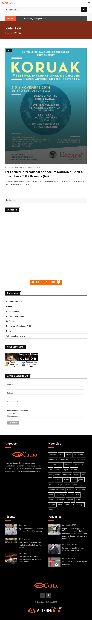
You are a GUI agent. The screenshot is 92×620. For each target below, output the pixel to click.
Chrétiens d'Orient (56, 465)
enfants (74, 470)
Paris (71, 495)
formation (57, 480)
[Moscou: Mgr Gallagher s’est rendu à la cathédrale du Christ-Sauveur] (11, 540)
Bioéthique (53, 459)
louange (59, 484)
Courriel (10, 384)
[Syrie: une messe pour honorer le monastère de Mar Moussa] (11, 529)
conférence (78, 465)
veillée (60, 505)
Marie (67, 484)
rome (78, 499)
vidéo (67, 505)
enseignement (54, 474)
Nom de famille (13, 402)
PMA (77, 495)
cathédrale (64, 459)
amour (68, 455)
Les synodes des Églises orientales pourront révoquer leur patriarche (30, 559)
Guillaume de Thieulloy (15, 168)
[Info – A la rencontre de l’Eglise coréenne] (54, 562)
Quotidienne (13, 413)
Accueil (9, 33)
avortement (78, 455)
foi (50, 480)
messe (74, 484)
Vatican (52, 505)
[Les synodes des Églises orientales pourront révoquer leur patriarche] (11, 558)
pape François (61, 495)
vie (73, 505)
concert (68, 465)
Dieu (50, 470)
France (66, 480)
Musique (70, 490)
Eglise (66, 470)
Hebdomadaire (14, 416)
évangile (80, 505)
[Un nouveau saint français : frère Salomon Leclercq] (54, 549)
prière (51, 499)
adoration (52, 455)
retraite (70, 499)
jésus (51, 484)
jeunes (80, 480)
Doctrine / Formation (15, 316)
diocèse (58, 470)
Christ (73, 459)
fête (74, 480)
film (83, 474)
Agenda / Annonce (14, 301)
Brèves (9, 306)
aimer (61, 455)
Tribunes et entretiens (15, 336)
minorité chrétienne (56, 490)
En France (10, 321)
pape (51, 495)
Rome (8, 331)
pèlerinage (60, 499)
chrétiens (81, 459)
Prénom (10, 393)
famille (76, 474)
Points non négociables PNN (18, 326)
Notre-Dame (80, 490)
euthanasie (67, 474)
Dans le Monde (12, 311)
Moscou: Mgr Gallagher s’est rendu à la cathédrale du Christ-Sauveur (51, 18)
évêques (52, 509)
